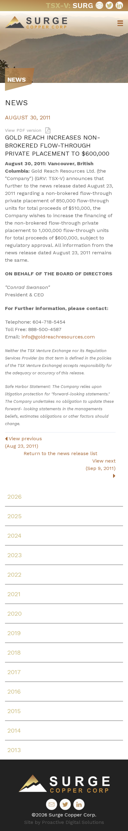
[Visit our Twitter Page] (109, 5)
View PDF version (24, 130)
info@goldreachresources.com (58, 337)
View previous (23, 442)
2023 (14, 555)
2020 (14, 613)
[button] (120, 23)
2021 (14, 594)
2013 (14, 750)
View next (101, 464)
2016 (14, 691)
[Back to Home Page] (64, 783)
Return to (60, 453)
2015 (14, 711)
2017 (14, 672)
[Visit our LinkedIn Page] (119, 5)
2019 (14, 633)
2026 (14, 496)
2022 (14, 574)
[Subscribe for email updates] (99, 5)
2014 (14, 730)
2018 (14, 652)
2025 (14, 516)
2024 (14, 535)
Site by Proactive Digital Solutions (64, 822)
